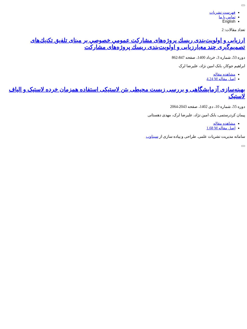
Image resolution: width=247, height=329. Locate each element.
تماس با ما (227, 17)
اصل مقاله (220, 79)
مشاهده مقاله (224, 74)
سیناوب (152, 136)
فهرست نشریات (222, 12)
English (228, 21)
